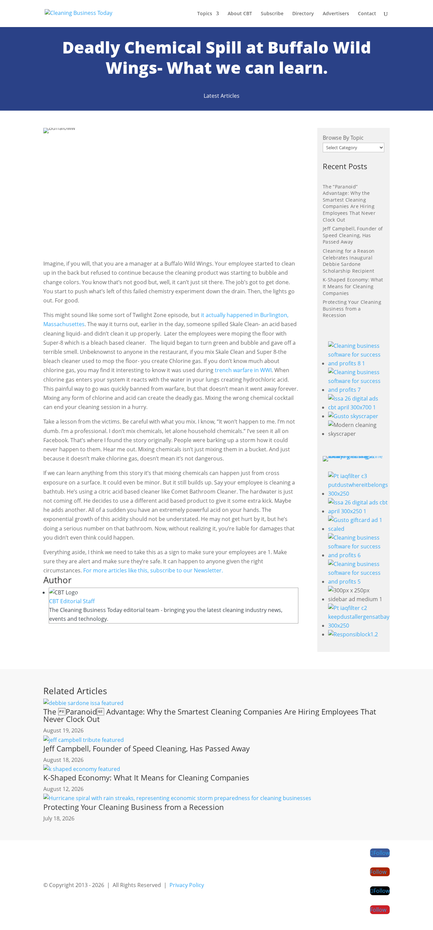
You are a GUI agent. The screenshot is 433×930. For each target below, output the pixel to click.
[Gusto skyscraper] (353, 416)
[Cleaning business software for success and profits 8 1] (356, 363)
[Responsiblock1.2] (353, 634)
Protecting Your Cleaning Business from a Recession (352, 308)
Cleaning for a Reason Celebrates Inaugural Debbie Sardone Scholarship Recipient (348, 261)
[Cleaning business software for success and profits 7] (356, 389)
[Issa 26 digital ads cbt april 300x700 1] (356, 407)
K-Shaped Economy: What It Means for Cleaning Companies (353, 286)
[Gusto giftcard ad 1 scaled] (358, 528)
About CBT (240, 14)
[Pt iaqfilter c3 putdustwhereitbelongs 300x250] (358, 493)
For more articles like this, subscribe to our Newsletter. (153, 570)
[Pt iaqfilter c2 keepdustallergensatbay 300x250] (358, 625)
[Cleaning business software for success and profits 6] (358, 555)
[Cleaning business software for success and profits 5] (358, 581)
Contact (367, 14)
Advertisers (336, 14)
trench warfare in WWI (243, 370)
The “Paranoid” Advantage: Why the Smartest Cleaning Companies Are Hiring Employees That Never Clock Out (349, 203)
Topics (204, 14)
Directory (303, 14)
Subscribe (272, 14)
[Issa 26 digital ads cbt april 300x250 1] (358, 511)
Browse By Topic (343, 137)
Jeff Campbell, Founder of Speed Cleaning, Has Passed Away (353, 235)
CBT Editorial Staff (72, 601)
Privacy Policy (186, 885)
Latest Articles (222, 95)
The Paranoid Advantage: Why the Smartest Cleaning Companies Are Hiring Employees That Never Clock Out (209, 715)
